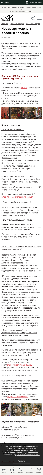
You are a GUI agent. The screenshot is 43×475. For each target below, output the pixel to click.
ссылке (24, 87)
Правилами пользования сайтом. (27, 455)
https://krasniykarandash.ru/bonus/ (17, 196)
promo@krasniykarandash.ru (19, 365)
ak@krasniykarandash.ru (17, 396)
